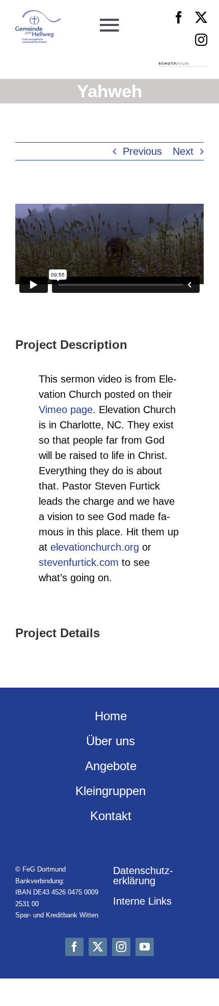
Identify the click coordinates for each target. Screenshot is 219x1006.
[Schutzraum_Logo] (182, 67)
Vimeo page (66, 409)
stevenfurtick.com (79, 562)
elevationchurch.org (94, 547)
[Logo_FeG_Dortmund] (38, 15)
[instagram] (201, 40)
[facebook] (179, 17)
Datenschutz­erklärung (143, 875)
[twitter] (201, 17)
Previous (142, 151)
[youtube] (144, 947)
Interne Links (142, 901)
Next (183, 151)
